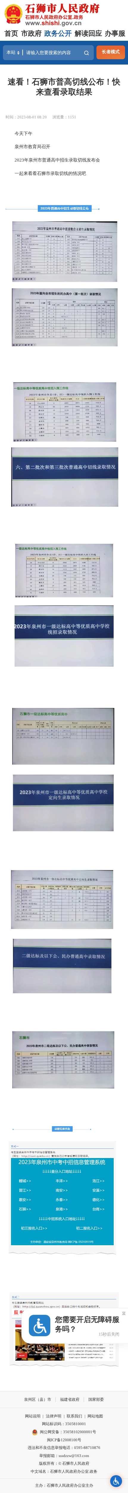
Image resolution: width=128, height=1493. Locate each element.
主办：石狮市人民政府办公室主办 (64, 1485)
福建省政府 (69, 1399)
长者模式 (111, 51)
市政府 (31, 33)
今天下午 (19, 133)
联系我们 (74, 1416)
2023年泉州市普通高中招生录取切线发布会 (53, 159)
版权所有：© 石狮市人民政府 (64, 1463)
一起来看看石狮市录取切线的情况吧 (46, 173)
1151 (72, 117)
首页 (11, 33)
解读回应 (88, 33)
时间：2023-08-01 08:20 (26, 117)
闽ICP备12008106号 (64, 1440)
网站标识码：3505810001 (64, 1424)
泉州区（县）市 (37, 1399)
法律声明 (53, 1416)
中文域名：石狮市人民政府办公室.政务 (64, 1471)
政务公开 (58, 33)
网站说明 (32, 1416)
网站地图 (95, 1416)
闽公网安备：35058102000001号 (68, 1432)
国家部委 (96, 1399)
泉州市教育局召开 (28, 146)
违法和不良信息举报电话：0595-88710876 (64, 1447)
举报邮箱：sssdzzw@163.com (64, 1455)
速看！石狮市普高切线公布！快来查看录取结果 (64, 86)
